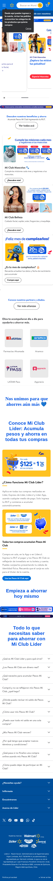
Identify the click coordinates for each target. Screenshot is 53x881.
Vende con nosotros (40, 13)
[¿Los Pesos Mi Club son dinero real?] (49, 667)
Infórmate (7, 791)
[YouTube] (16, 820)
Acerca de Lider (10, 807)
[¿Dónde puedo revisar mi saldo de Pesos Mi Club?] (49, 701)
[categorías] (40, 5)
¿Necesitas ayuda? (11, 782)
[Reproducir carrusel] (4, 97)
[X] (4, 820)
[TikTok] (33, 820)
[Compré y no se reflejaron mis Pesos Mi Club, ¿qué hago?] (49, 689)
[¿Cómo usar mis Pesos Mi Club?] (49, 711)
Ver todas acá (26, 125)
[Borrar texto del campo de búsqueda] (35, 5)
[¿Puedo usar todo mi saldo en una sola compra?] (49, 722)
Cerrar (28, 28)
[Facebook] (10, 820)
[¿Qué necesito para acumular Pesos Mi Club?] (49, 677)
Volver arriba (45, 877)
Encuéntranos (9, 799)
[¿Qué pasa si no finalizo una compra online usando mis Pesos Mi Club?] (49, 754)
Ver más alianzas (26, 306)
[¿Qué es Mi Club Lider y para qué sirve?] (49, 658)
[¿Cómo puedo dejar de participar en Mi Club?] (49, 766)
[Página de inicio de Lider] (11, 5)
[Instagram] (22, 820)
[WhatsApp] (27, 820)
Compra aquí (13, 280)
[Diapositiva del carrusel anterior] (18, 97)
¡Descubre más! (14, 180)
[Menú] (4, 5)
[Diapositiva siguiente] (44, 97)
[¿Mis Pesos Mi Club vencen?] (49, 732)
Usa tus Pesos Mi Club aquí (17, 578)
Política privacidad (9, 877)
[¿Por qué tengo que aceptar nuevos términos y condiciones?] (49, 742)
